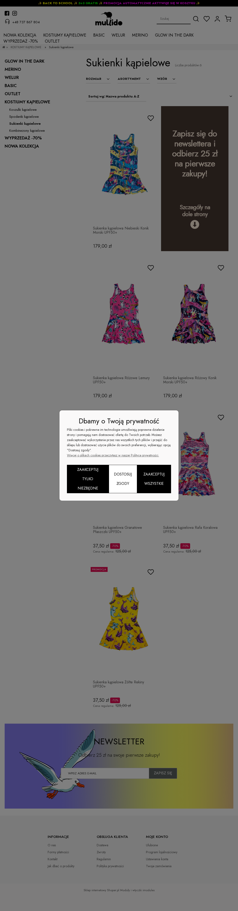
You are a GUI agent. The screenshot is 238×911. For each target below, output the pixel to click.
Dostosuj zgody (123, 479)
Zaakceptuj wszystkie (154, 479)
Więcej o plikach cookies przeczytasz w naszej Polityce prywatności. (113, 455)
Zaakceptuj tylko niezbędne (87, 479)
